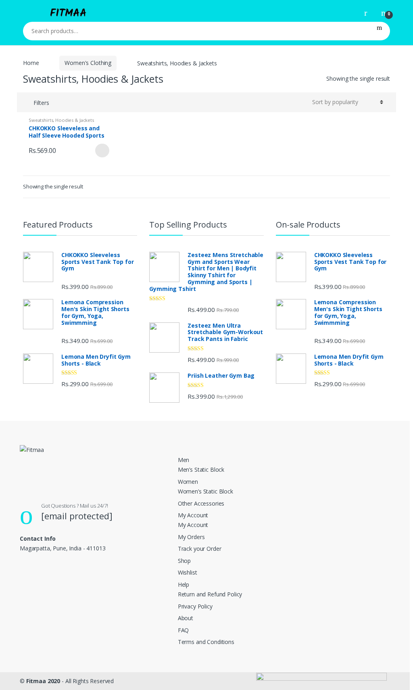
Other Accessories (201, 503)
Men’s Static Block (201, 469)
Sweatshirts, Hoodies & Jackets (61, 120)
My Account (193, 515)
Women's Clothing (88, 63)
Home (31, 63)
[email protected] (77, 516)
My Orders (191, 537)
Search (379, 31)
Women (188, 481)
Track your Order (199, 548)
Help (183, 584)
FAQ (183, 630)
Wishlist (187, 572)
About (185, 618)
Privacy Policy (195, 606)
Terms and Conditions (206, 642)
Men (184, 460)
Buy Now (102, 150)
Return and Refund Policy (210, 594)
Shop (184, 561)
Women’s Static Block (205, 491)
